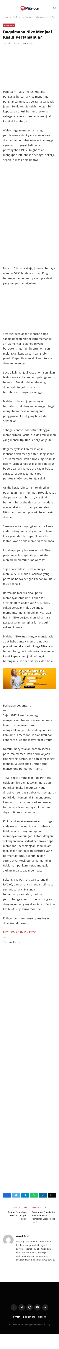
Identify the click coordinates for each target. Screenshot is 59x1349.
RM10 (22, 932)
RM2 (6, 932)
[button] (5, 8)
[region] (29, 214)
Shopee (42, 1317)
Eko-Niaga (9, 25)
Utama (16, 1317)
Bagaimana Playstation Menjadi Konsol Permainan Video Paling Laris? (43, 1217)
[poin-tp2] (29, 688)
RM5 (14, 932)
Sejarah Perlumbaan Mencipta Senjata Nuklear (17, 1215)
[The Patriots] (29, 8)
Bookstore (29, 1317)
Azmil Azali (29, 43)
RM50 (32, 932)
